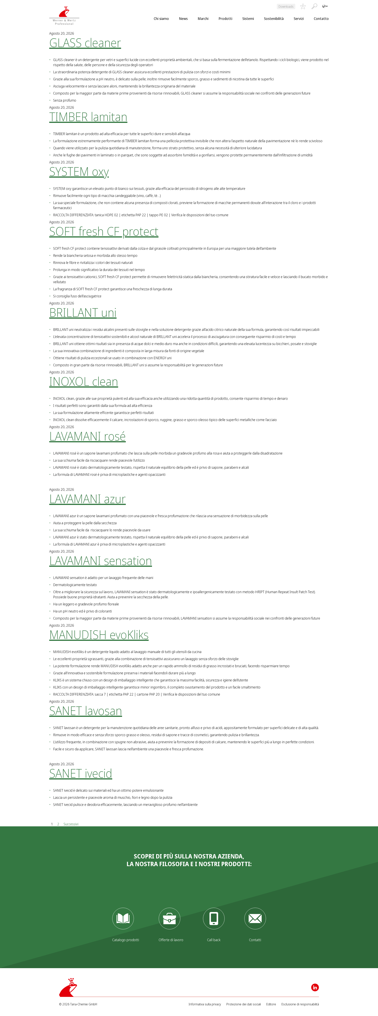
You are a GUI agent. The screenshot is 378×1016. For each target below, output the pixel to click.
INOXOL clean (83, 381)
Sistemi (248, 18)
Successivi (71, 823)
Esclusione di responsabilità (300, 1004)
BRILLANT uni (83, 312)
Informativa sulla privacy (205, 1004)
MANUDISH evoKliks (99, 634)
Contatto (321, 18)
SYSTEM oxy (79, 171)
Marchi (203, 18)
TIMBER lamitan (88, 117)
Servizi (299, 18)
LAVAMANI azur (87, 499)
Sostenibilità (274, 18)
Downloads (286, 6)
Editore (271, 1004)
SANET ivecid (80, 773)
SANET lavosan (85, 710)
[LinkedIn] (315, 987)
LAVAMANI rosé (87, 436)
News (183, 18)
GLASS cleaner (85, 42)
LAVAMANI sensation (100, 560)
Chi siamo (161, 18)
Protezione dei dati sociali (243, 1004)
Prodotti (225, 18)
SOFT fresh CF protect (103, 231)
